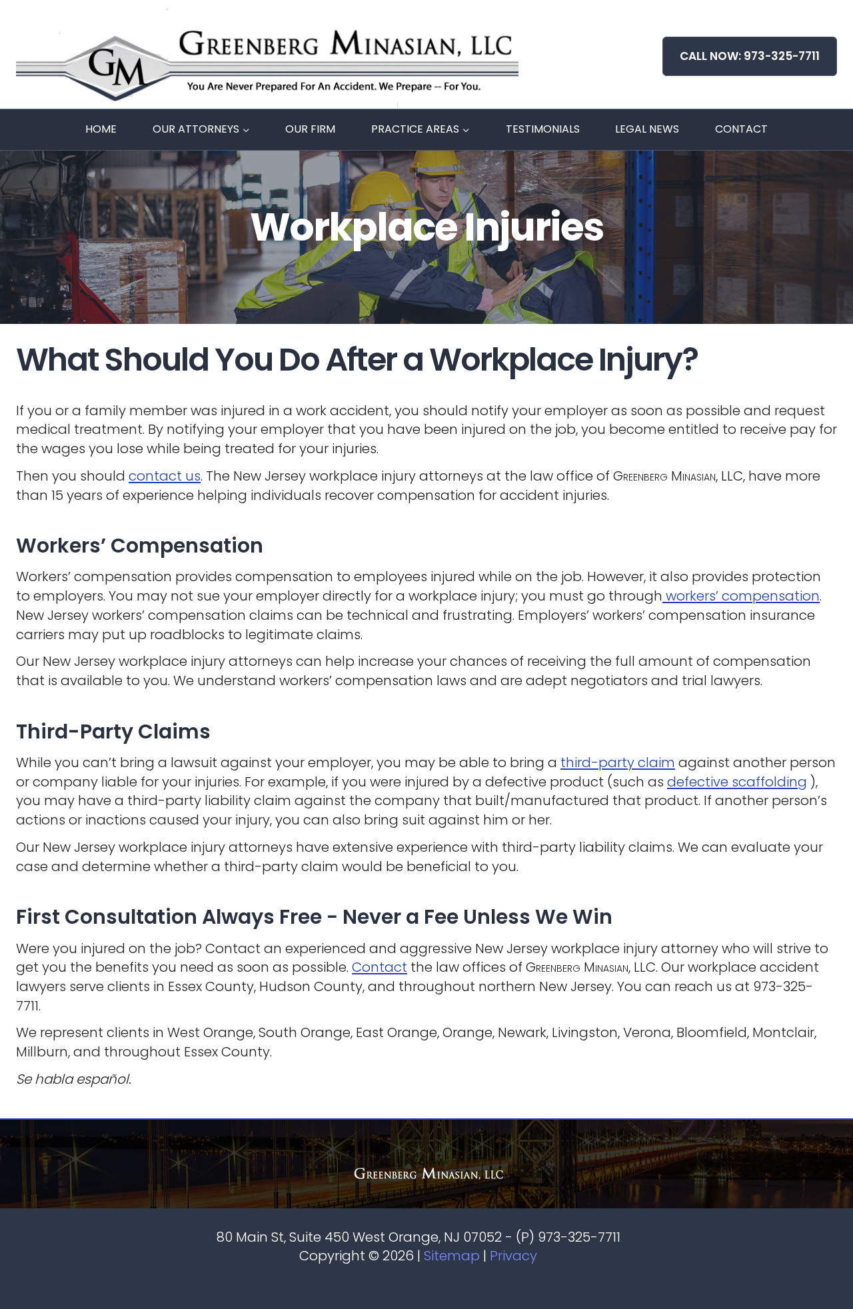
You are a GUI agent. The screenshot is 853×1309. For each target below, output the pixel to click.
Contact (379, 967)
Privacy (513, 1255)
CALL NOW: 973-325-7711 (750, 56)
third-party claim (617, 762)
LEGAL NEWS (647, 129)
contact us (165, 476)
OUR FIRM (310, 129)
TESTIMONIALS (543, 129)
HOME (101, 129)
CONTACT (741, 129)
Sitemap (452, 1255)
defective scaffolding (737, 781)
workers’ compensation (741, 596)
